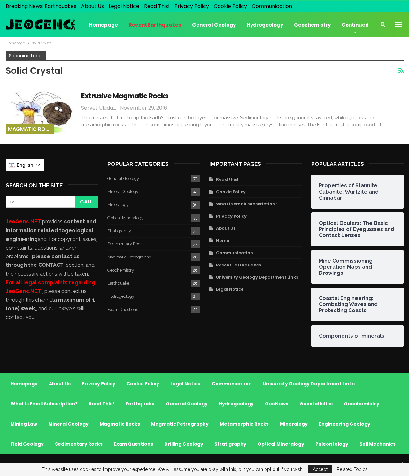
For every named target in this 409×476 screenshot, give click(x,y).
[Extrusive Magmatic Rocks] (39, 112)
